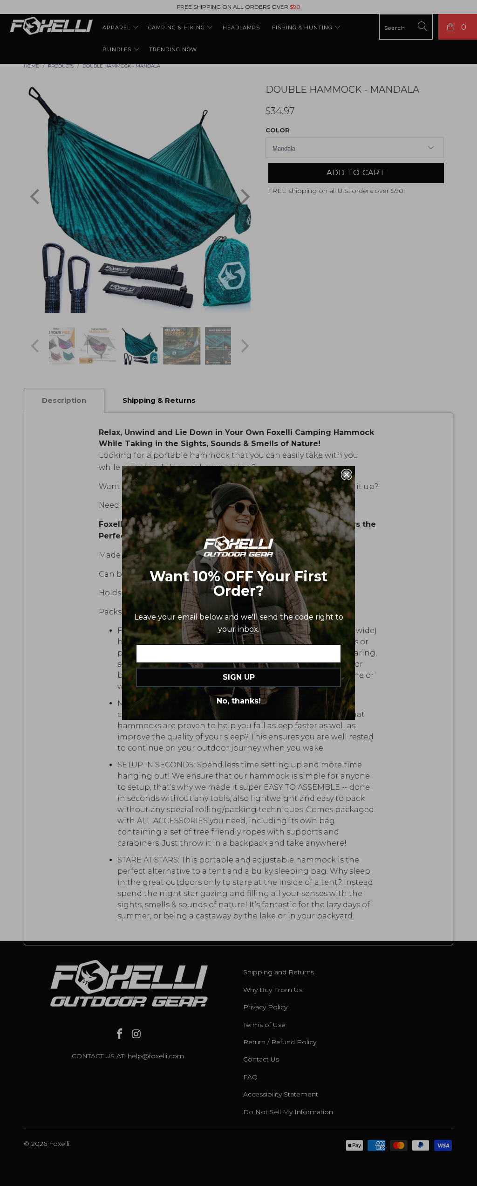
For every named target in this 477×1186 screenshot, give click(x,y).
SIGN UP (239, 677)
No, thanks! (239, 700)
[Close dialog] (346, 474)
